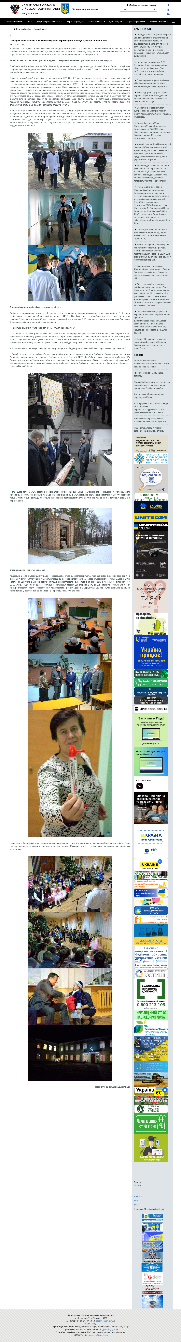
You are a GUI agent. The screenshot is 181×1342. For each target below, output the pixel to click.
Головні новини (41, 29)
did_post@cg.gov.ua (109, 1329)
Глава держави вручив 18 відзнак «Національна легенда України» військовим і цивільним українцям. (151, 83)
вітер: (136, 1204)
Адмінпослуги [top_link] (115, 22)
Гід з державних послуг (85, 9)
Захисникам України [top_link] (158, 22)
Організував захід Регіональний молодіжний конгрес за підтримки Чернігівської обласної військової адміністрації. (150, 234)
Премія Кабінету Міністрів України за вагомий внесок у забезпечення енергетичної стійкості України (152, 384)
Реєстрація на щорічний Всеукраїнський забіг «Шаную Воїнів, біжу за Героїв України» (152, 363)
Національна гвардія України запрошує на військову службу (149, 429)
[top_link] (173, 21)
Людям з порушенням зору (144, 4)
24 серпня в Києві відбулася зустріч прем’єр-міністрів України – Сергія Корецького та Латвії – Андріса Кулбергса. (152, 112)
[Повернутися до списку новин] (11, 34)
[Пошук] (154, 9)
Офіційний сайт (30, 13)
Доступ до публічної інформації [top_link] (49, 22)
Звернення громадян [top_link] (74, 22)
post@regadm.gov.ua (105, 1320)
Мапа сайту (90, 1323)
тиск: (136, 1200)
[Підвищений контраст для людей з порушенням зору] (127, 4)
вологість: (138, 1196)
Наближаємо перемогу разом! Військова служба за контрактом (150, 420)
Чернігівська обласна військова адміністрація (41, 6)
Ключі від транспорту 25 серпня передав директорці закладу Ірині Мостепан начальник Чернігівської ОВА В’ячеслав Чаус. (151, 97)
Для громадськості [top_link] (95, 22)
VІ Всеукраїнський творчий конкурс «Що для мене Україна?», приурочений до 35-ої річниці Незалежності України (151, 408)
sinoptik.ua (159, 1208)
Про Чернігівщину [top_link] (14, 22)
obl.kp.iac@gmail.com (98, 1335)
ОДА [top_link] (28, 22)
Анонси (138, 354)
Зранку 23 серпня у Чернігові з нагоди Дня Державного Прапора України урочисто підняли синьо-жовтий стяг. (150, 343)
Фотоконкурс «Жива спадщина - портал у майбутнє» (149, 395)
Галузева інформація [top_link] (135, 22)
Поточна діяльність (23, 29)
